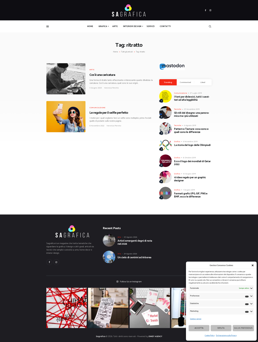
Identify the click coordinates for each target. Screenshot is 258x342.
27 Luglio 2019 (196, 93)
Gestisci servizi (195, 319)
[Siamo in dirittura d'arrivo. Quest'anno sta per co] (150, 308)
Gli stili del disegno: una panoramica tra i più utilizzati (191, 115)
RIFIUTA (221, 328)
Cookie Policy (210, 335)
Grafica (177, 141)
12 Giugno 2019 (189, 174)
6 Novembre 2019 (190, 141)
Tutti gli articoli (127, 51)
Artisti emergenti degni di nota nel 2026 (135, 242)
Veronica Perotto (111, 88)
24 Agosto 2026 (130, 254)
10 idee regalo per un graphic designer (190, 179)
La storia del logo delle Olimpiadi (192, 145)
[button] (252, 265)
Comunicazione (97, 108)
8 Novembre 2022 (96, 126)
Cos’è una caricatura (102, 75)
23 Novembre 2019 (192, 109)
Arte (91, 70)
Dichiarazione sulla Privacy (226, 335)
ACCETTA (199, 328)
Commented (185, 82)
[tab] (168, 82)
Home (115, 52)
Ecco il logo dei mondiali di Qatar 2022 (192, 163)
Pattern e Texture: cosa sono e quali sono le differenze (191, 131)
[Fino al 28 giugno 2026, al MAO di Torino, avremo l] (66, 308)
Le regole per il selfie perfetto (108, 113)
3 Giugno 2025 (95, 88)
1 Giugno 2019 (189, 190)
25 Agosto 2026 (130, 237)
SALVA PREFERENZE (243, 328)
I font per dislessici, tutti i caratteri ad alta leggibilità (191, 98)
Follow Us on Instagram (131, 281)
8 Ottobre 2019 (189, 158)
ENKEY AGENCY (155, 336)
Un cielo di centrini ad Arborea (134, 257)
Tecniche (177, 109)
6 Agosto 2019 (190, 125)
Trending (168, 82)
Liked (202, 82)
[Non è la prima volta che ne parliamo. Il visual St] (108, 308)
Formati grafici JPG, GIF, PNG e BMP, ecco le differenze (190, 195)
